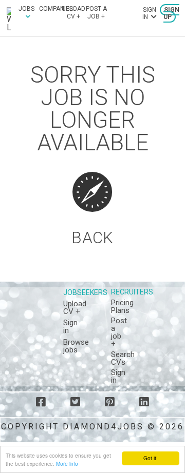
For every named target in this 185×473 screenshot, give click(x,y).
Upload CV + (73, 12)
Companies (56, 8)
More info (67, 463)
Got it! (150, 458)
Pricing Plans (122, 306)
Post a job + (96, 12)
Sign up (171, 13)
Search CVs (123, 358)
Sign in (70, 326)
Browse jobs (76, 346)
